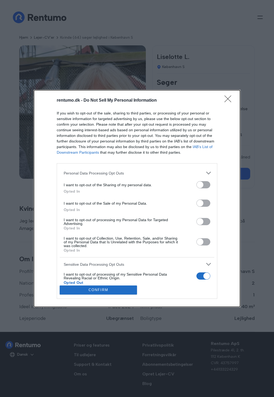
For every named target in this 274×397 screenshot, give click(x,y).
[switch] (203, 184)
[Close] (229, 101)
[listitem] (137, 173)
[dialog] (137, 198)
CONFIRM (98, 290)
